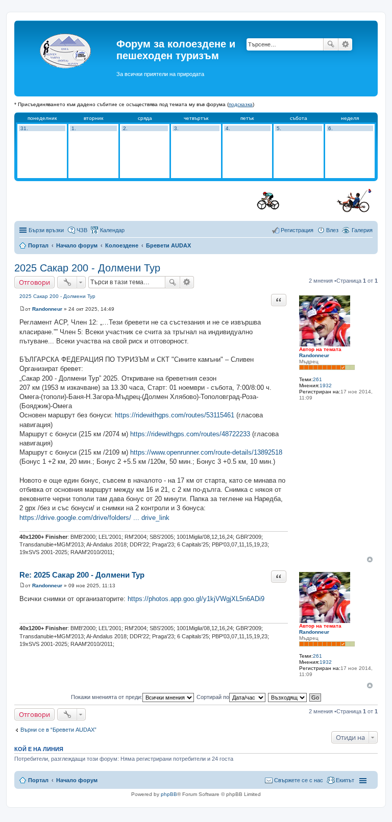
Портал (38, 245)
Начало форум (76, 245)
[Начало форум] (66, 58)
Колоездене (121, 245)
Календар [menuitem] (112, 230)
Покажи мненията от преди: (106, 697)
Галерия (362, 230)
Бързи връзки (46, 230)
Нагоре (370, 559)
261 (317, 379)
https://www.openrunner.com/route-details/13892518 (206, 452)
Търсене (330, 44)
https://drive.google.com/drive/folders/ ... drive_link (94, 517)
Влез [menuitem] (332, 230)
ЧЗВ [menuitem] (82, 230)
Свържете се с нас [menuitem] (298, 780)
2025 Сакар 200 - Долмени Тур (87, 267)
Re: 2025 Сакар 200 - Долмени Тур (81, 574)
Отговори (34, 282)
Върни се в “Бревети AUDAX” (58, 730)
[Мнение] (22, 309)
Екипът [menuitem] (345, 780)
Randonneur (314, 355)
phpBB (169, 794)
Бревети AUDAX (168, 245)
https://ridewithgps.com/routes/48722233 (190, 434)
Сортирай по (213, 697)
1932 (326, 385)
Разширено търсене (345, 44)
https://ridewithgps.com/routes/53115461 (174, 415)
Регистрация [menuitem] (297, 230)
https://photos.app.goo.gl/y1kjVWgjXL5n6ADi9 (196, 599)
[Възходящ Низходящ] (288, 697)
